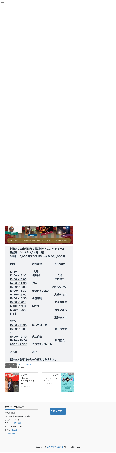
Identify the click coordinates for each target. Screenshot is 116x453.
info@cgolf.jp (17, 430)
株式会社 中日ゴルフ (55, 447)
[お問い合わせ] (58, 411)
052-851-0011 (16, 423)
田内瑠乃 (28, 364)
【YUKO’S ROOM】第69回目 (27, 380)
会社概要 (11, 434)
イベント (20, 364)
